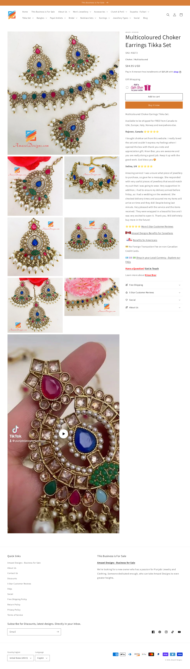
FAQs (9, 589)
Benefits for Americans (145, 240)
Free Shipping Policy (17, 599)
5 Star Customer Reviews (19, 583)
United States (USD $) (19, 658)
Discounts (12, 578)
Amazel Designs (176, 660)
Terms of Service (15, 615)
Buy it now (154, 105)
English (40, 658)
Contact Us (12, 573)
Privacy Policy (13, 609)
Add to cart (154, 96)
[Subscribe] (57, 632)
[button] (168, 15)
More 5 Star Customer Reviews (157, 226)
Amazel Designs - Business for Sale (24, 562)
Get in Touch (152, 268)
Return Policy (13, 604)
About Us (11, 568)
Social (10, 594)
